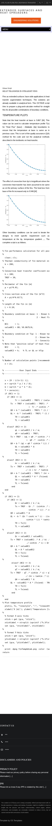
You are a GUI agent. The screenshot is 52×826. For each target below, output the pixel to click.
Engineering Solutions (26, 20)
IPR (2, 783)
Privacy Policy (8, 769)
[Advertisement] (26, 60)
